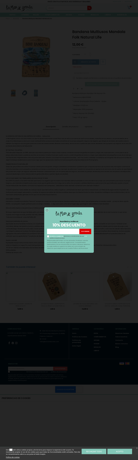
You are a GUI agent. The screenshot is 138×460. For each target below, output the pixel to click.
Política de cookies (13, 457)
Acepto (119, 451)
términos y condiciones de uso (74, 236)
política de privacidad (57, 238)
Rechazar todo (94, 451)
